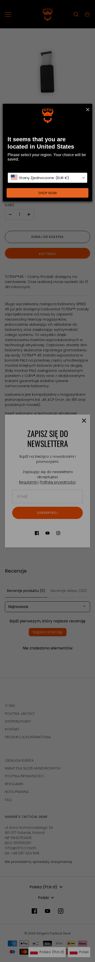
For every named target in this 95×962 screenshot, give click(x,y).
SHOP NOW (47, 193)
